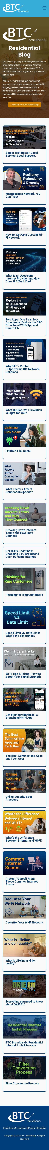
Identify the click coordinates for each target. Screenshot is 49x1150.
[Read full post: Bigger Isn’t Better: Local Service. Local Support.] (24, 137)
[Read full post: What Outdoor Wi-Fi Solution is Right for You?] (24, 394)
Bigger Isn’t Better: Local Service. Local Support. (22, 154)
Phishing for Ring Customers (24, 594)
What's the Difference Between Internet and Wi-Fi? (24, 839)
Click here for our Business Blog (24, 105)
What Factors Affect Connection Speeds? (19, 490)
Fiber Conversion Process (22, 1083)
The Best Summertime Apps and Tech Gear (24, 757)
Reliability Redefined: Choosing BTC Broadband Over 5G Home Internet (22, 553)
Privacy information (37, 1128)
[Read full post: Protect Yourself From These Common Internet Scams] (24, 863)
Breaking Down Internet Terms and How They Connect (21, 532)
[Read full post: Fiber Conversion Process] (24, 1068)
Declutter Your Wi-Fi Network (24, 922)
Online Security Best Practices (19, 798)
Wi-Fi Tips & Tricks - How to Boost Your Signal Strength (23, 675)
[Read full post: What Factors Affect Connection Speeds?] (24, 473)
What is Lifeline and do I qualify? (21, 962)
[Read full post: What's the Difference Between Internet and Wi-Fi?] (24, 822)
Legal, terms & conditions (15, 1128)
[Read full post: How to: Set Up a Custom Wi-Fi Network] (24, 219)
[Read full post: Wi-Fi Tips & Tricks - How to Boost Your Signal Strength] (24, 658)
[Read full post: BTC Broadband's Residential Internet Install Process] (24, 1027)
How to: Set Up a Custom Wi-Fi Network (24, 236)
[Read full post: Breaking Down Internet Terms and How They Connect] (24, 514)
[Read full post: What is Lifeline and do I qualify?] (24, 945)
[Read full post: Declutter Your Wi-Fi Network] (24, 907)
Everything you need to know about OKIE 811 (24, 1003)
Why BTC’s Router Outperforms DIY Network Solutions (22, 369)
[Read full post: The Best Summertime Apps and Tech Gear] (24, 740)
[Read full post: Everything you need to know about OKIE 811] (24, 986)
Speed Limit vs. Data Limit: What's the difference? (23, 634)
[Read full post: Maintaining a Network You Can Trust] (24, 178)
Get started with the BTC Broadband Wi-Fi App (22, 716)
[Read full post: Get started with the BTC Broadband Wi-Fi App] (24, 699)
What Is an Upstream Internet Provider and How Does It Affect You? (23, 278)
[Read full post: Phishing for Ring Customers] (24, 579)
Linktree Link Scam (18, 451)
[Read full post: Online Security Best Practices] (24, 781)
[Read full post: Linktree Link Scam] (24, 435)
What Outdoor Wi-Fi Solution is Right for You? (24, 411)
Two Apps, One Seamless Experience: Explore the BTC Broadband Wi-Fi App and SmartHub (24, 324)
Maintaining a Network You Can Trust (23, 195)
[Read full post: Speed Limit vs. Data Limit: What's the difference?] (24, 617)
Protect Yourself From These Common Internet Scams (22, 881)
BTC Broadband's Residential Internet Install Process (24, 1044)
